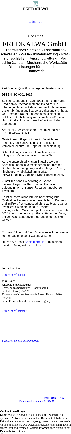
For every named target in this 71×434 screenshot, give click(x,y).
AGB (62, 397)
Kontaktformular (35, 241)
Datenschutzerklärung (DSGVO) (36, 401)
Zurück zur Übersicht (14, 274)
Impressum (50, 397)
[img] (35, 56)
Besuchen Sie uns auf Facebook (20, 340)
